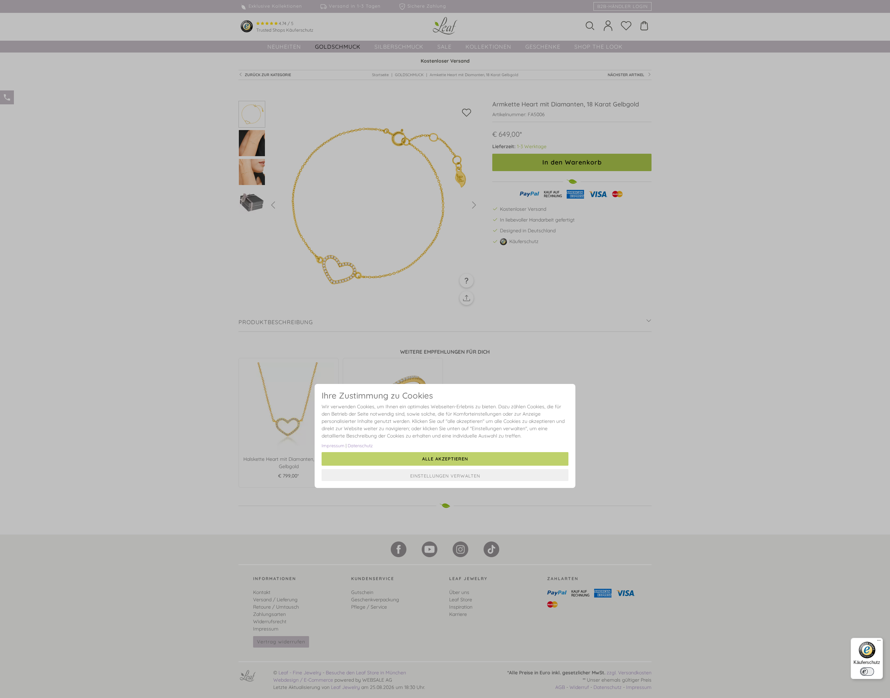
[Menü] (879, 642)
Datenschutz (360, 445)
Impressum (333, 445)
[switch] (867, 671)
